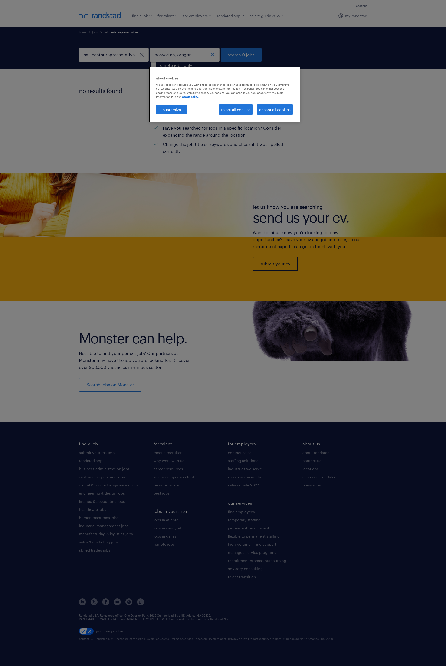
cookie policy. (190, 96)
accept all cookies (275, 109)
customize (172, 109)
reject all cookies (235, 109)
